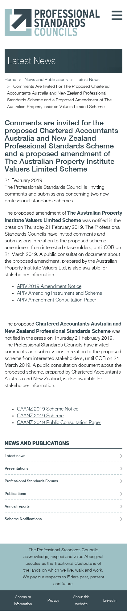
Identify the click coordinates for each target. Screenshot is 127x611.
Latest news (15, 456)
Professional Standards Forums (31, 481)
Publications (15, 494)
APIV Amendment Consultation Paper (56, 300)
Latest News (88, 80)
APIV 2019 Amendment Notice (49, 286)
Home (10, 80)
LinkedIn (109, 601)
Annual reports (17, 506)
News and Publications (37, 443)
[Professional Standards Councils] (52, 18)
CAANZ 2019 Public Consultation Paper (59, 422)
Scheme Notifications (23, 519)
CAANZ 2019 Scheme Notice (47, 409)
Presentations (16, 468)
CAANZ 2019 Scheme (40, 416)
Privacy (53, 601)
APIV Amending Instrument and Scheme (59, 293)
